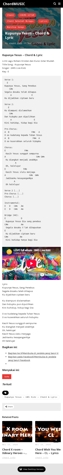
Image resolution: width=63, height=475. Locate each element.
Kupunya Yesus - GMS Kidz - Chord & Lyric (31, 397)
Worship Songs (15, 27)
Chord (10, 15)
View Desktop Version (33, 469)
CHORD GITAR (27, 15)
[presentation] (55, 440)
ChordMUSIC (14, 4)
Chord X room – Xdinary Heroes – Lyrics (13, 451)
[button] (59, 4)
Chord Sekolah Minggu (20, 21)
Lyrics (43, 21)
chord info (15, 43)
